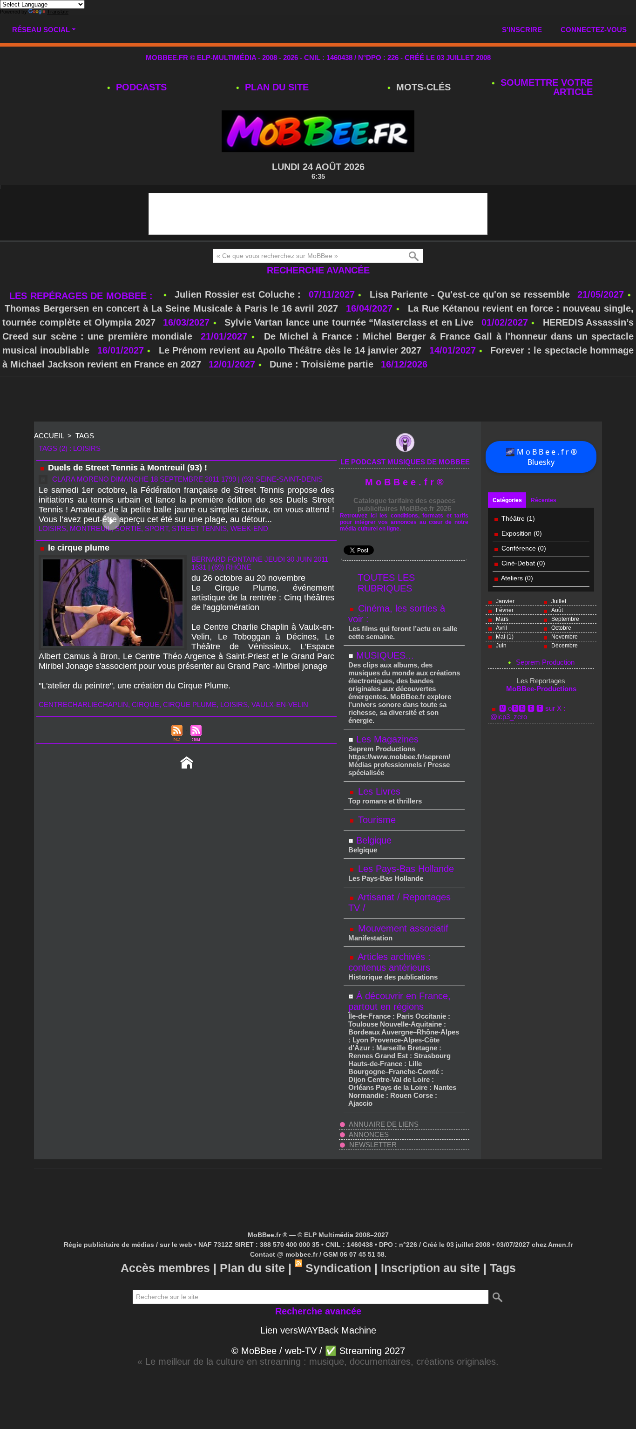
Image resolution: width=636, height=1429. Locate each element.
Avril (501, 628)
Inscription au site (430, 1267)
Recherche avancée (318, 270)
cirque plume (190, 704)
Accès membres (165, 1267)
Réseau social (41, 30)
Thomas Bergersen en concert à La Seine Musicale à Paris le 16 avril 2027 (171, 308)
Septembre (565, 619)
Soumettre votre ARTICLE (545, 87)
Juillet (558, 601)
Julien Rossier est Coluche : (239, 294)
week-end (249, 528)
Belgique (374, 840)
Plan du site (275, 87)
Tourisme (375, 820)
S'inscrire (522, 30)
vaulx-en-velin (279, 704)
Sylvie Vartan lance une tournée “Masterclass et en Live (349, 322)
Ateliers (513, 578)
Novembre (564, 636)
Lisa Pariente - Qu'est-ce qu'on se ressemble (471, 294)
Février (505, 610)
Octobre (561, 628)
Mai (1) (505, 636)
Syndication (338, 1267)
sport (156, 528)
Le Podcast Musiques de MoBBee (405, 462)
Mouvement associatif (401, 928)
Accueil (49, 436)
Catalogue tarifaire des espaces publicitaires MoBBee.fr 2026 (404, 504)
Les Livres (377, 791)
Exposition (516, 533)
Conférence (518, 548)
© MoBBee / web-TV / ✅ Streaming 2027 (318, 1351)
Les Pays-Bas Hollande (404, 869)
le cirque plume (78, 547)
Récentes (543, 500)
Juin (501, 645)
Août (557, 610)
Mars (502, 619)
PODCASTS (140, 87)
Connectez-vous (594, 30)
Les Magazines (387, 739)
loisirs (52, 528)
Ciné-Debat (518, 563)
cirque (145, 704)
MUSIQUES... (385, 655)
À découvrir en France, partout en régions (399, 1001)
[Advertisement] (318, 400)
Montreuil (90, 528)
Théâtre (513, 518)
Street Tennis (199, 528)
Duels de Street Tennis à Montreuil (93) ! (127, 467)
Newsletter (372, 1145)
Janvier (505, 601)
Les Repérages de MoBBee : (82, 296)
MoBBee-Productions (541, 689)
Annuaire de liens (383, 1124)
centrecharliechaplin (83, 704)
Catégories (507, 500)
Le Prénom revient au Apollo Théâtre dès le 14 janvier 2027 (290, 350)
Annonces (368, 1134)
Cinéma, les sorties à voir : (396, 613)
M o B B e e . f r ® (404, 482)
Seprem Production (545, 662)
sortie (128, 528)
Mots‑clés (422, 87)
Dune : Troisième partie (323, 364)
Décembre (564, 645)
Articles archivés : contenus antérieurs (389, 962)
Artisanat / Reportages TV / (399, 902)
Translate (57, 11)
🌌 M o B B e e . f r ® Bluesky (541, 457)
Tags (84, 436)
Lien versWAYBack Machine (318, 1330)
